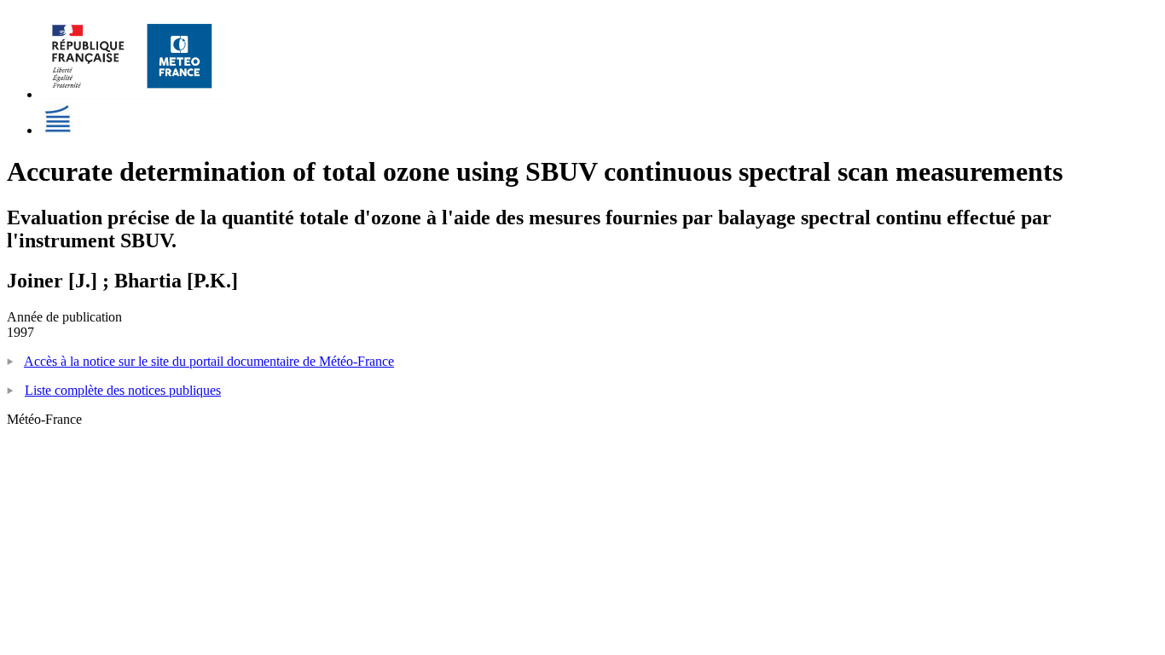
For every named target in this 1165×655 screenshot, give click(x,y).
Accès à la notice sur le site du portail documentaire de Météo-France (209, 361)
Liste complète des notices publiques (123, 390)
